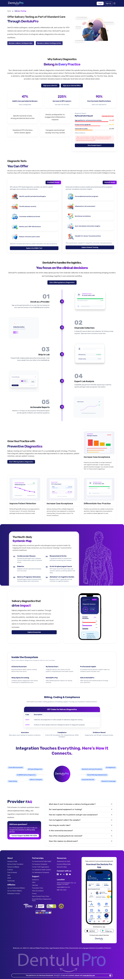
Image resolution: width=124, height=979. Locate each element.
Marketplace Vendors (13, 893)
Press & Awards (12, 872)
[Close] (110, 975)
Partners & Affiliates (13, 867)
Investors (10, 870)
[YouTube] (70, 874)
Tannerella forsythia (81, 128)
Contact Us (35, 879)
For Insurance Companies (39, 864)
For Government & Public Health (41, 861)
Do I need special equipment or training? (65, 809)
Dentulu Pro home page (108, 781)
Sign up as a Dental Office (72, 85)
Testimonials (11, 881)
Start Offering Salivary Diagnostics (62, 282)
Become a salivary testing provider (21, 43)
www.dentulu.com (89, 975)
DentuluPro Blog (61, 867)
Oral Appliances (110, 767)
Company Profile (12, 861)
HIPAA (9, 878)
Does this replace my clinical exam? (63, 841)
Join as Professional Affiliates (16, 888)
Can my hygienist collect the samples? (64, 820)
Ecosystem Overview (88, 779)
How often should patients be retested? (65, 836)
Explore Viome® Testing (90, 247)
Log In (100, 3)
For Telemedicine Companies (40, 872)
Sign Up (108, 3)
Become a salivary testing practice (49, 43)
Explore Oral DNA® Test (34, 248)
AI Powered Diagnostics (35, 769)
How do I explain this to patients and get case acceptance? (73, 815)
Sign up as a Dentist (50, 85)
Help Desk (35, 885)
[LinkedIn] (64, 874)
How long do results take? (59, 825)
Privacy (34, 893)
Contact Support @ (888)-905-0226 (24, 835)
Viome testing (13, 781)
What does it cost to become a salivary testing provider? (72, 804)
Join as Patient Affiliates (14, 891)
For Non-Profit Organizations (40, 867)
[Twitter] (61, 874)
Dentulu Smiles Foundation (15, 864)
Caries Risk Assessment (16, 767)
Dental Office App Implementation (97, 775)
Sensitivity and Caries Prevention (92, 769)
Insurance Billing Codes (64, 864)
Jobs (8, 875)
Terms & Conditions (38, 891)
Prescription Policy (37, 888)
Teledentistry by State (63, 861)
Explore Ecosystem (34, 632)
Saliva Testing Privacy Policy (40, 896)
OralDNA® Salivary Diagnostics (26, 775)
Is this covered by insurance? (61, 831)
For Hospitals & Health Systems (41, 870)
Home (9, 11)
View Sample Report (94, 145)
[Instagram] (67, 874)
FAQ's (33, 882)
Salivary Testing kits (36, 779)
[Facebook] (58, 874)
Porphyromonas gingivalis (83, 124)
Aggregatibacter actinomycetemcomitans (88, 120)
